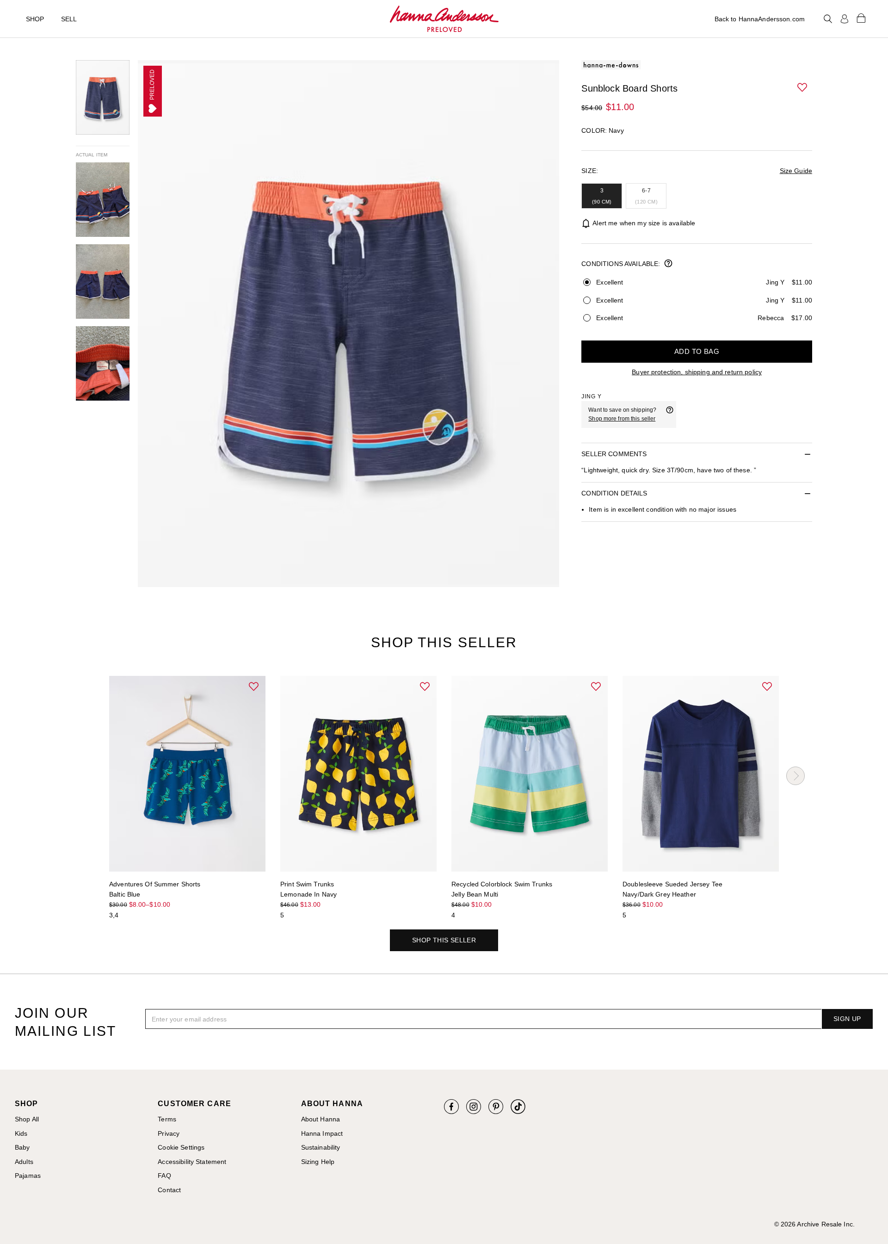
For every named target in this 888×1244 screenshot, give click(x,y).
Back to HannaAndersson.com (760, 19)
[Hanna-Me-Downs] (444, 19)
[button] (803, 88)
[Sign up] (844, 19)
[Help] (670, 414)
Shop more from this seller (621, 418)
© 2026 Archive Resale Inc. (814, 1224)
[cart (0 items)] (861, 17)
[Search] (828, 19)
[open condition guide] (668, 264)
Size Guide (796, 170)
